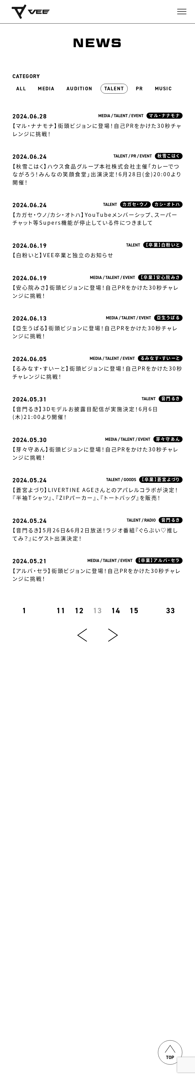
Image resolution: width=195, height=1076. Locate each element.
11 (61, 611)
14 (116, 611)
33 (170, 611)
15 (134, 611)
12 (79, 611)
